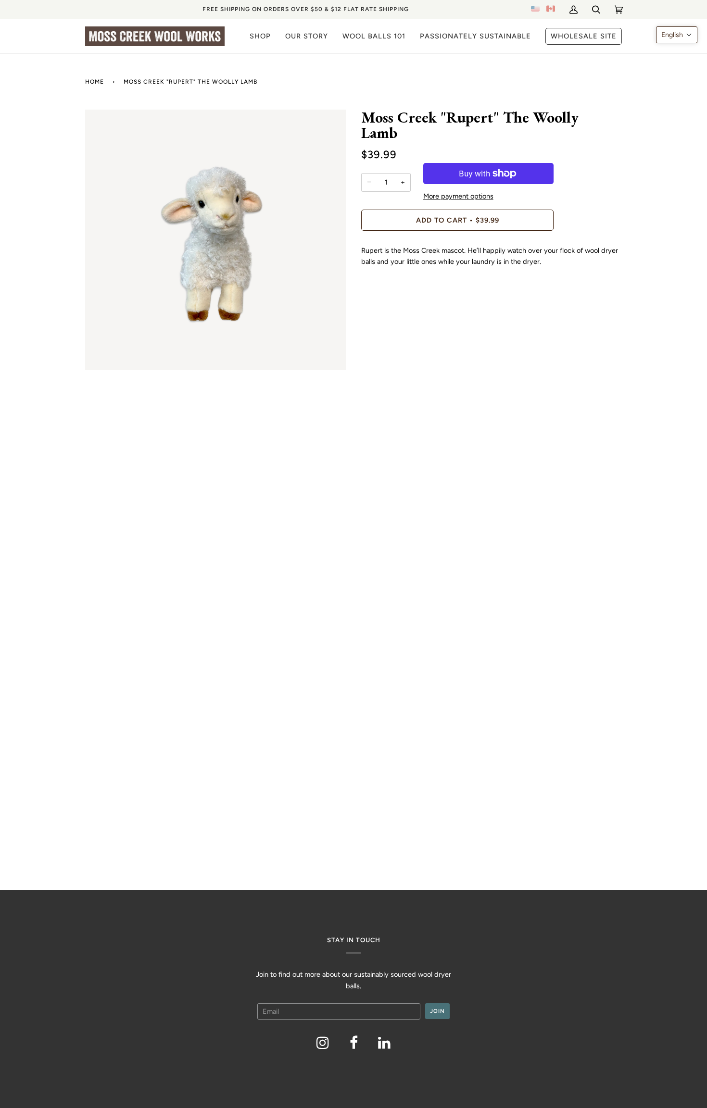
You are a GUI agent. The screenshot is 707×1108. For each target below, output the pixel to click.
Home (94, 81)
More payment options (458, 196)
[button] (676, 35)
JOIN (437, 1011)
